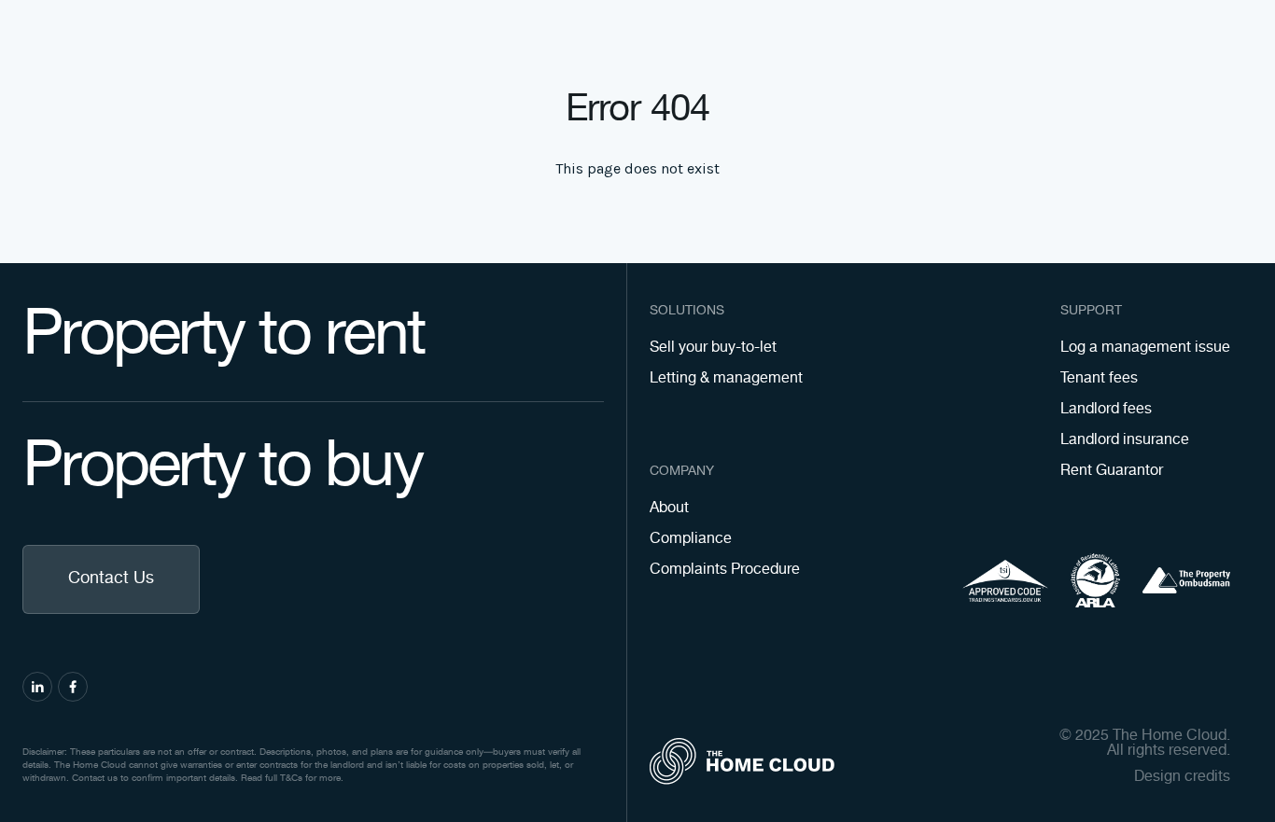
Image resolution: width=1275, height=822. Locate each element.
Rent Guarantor (1111, 470)
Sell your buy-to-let (713, 347)
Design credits (1182, 777)
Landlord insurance (1124, 440)
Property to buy (222, 467)
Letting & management (726, 378)
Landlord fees (1106, 409)
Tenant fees (1099, 378)
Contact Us (111, 578)
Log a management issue (1145, 347)
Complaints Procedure (725, 569)
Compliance (691, 538)
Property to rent (223, 335)
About (669, 508)
